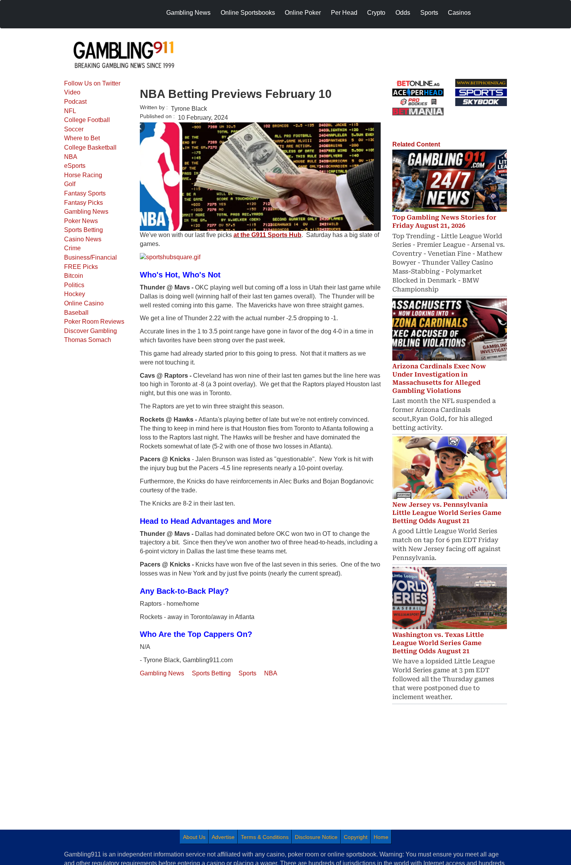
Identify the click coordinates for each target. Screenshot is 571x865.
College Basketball (90, 147)
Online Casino (84, 303)
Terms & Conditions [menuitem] (265, 837)
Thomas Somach (87, 340)
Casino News (82, 239)
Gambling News (86, 211)
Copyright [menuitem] (355, 837)
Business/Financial (90, 257)
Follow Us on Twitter (92, 83)
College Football (87, 120)
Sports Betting (83, 230)
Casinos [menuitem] (459, 12)
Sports (247, 673)
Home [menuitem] (381, 837)
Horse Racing (83, 175)
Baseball (76, 312)
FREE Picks (81, 266)
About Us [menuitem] (194, 837)
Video (72, 92)
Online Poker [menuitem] (303, 12)
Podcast (75, 101)
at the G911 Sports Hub (267, 235)
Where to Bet (82, 138)
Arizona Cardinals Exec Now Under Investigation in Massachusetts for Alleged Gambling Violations (439, 378)
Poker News (81, 221)
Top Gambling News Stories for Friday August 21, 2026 (444, 221)
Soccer (74, 129)
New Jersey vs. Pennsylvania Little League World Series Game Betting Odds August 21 (446, 513)
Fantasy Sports (85, 193)
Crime (72, 248)
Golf (69, 184)
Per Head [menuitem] (344, 12)
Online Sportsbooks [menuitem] (248, 12)
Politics (74, 285)
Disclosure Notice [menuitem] (316, 837)
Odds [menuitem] (402, 12)
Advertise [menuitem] (223, 837)
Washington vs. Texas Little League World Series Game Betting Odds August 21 (438, 643)
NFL (70, 111)
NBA (70, 156)
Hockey (74, 294)
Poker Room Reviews (94, 321)
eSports (74, 165)
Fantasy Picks (83, 202)
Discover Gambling (90, 331)
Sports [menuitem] (429, 12)
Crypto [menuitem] (376, 12)
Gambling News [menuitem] (188, 12)
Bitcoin (73, 275)
